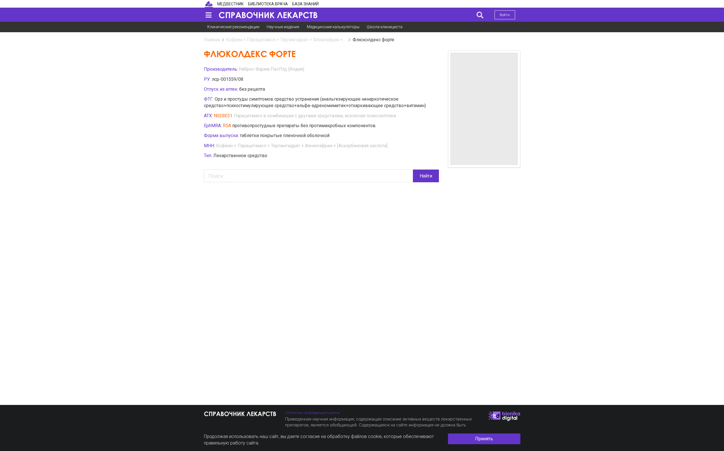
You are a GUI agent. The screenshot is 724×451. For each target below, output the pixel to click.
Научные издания (283, 27)
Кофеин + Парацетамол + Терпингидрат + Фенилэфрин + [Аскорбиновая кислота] (301, 145)
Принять (484, 438)
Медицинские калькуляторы (333, 27)
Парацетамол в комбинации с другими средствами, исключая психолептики (315, 115)
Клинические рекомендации (233, 27)
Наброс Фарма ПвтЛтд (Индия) (271, 69)
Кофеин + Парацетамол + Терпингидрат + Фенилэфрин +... (286, 39)
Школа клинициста (384, 27)
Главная (212, 39)
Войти (505, 15)
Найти (426, 176)
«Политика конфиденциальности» (312, 413)
